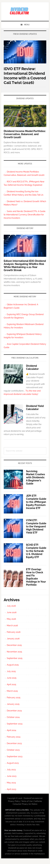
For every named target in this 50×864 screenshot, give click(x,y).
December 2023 (14, 743)
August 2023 (13, 763)
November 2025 (14, 651)
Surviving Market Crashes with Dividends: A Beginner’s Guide (35, 477)
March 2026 (12, 625)
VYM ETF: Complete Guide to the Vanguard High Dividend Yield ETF (36, 526)
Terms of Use (26, 801)
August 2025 (13, 665)
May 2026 (11, 619)
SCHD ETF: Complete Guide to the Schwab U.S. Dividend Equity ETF (36, 551)
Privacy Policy (14, 801)
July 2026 (11, 606)
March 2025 (12, 691)
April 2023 (11, 789)
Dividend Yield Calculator (35, 407)
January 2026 (13, 638)
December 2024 (14, 710)
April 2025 (11, 684)
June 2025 (11, 678)
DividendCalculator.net (25, 10)
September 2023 (14, 756)
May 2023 (11, 782)
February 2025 (13, 697)
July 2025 (11, 671)
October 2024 (13, 717)
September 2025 (14, 658)
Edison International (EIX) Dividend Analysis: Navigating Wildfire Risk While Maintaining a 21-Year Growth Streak (25, 265)
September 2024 (14, 724)
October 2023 (13, 750)
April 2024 (11, 730)
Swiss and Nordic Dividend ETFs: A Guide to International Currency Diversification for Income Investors (24, 214)
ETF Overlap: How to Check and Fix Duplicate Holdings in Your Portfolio (36, 577)
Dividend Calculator (32, 367)
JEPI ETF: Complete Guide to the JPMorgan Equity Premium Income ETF (36, 502)
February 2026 (14, 632)
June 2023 (11, 776)
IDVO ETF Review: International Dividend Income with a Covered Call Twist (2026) (25, 76)
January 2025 (13, 704)
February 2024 (13, 737)
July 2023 (11, 769)
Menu (27, 25)
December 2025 (14, 645)
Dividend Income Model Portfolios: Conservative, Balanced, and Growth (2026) (25, 134)
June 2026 (12, 612)
